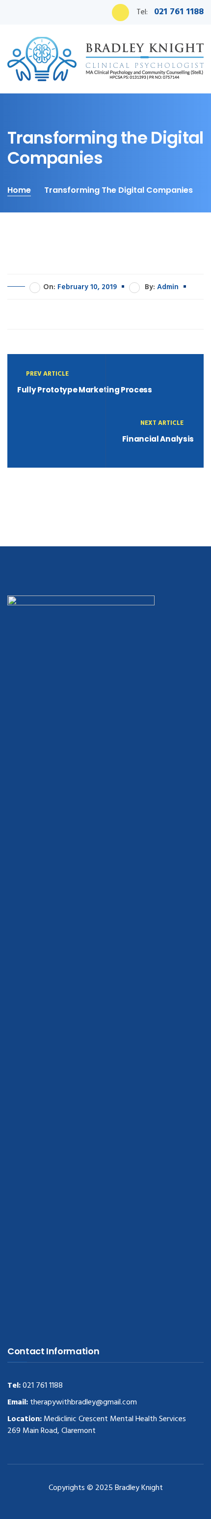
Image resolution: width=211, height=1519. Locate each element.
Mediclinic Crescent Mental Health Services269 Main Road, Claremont (96, 1425)
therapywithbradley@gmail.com (82, 1402)
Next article (162, 423)
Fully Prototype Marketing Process (84, 390)
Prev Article (47, 374)
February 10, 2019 (87, 287)
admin (168, 287)
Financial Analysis (158, 439)
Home (19, 190)
